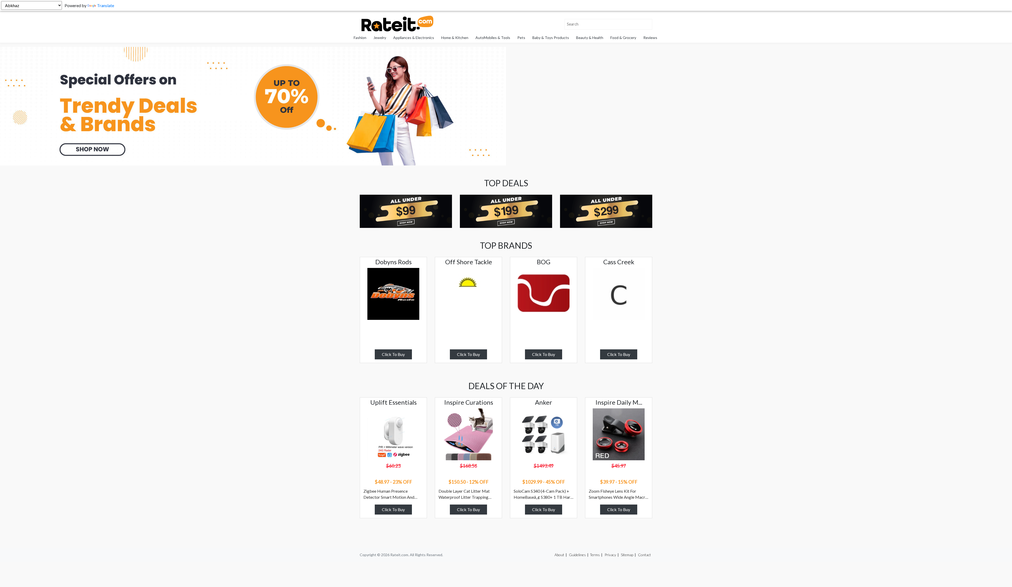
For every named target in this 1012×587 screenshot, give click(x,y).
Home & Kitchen (454, 37)
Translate (105, 5)
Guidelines (577, 554)
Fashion (360, 37)
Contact (644, 554)
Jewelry (379, 37)
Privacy (610, 554)
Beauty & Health (589, 37)
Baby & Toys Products (550, 37)
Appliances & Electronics (413, 37)
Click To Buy (393, 354)
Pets (521, 37)
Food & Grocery (623, 37)
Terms (595, 554)
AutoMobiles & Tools (492, 37)
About (559, 554)
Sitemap (627, 554)
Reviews (650, 37)
